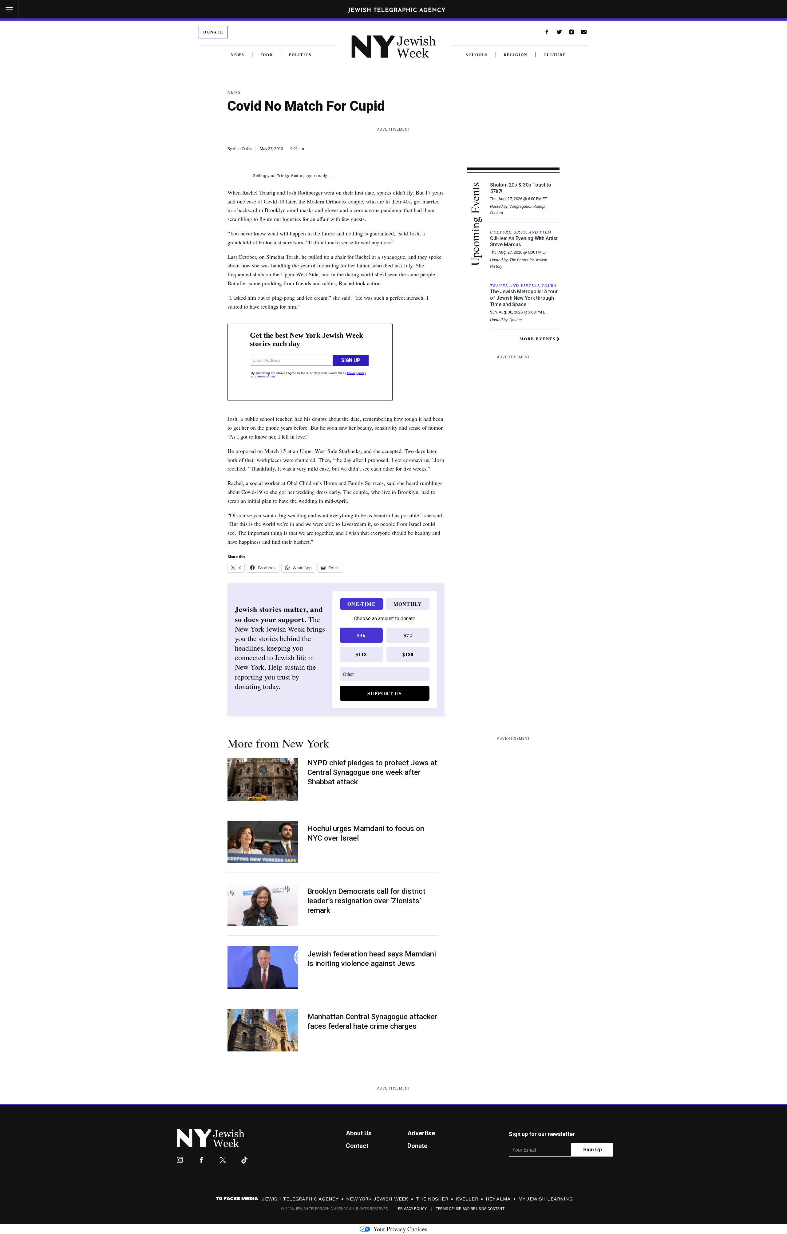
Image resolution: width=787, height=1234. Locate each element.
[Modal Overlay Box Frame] (393, 617)
